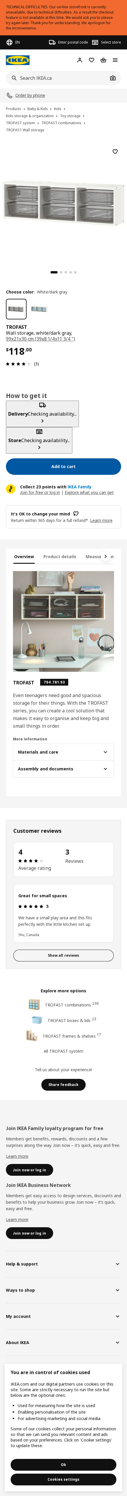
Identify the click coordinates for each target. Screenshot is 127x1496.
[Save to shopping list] (115, 151)
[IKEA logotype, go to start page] (18, 60)
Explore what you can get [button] (89, 492)
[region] (63, 202)
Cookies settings (63, 1479)
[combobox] (57, 78)
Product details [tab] (59, 556)
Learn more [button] (101, 520)
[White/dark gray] (16, 309)
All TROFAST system (63, 1051)
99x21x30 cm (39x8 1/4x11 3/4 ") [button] (40, 339)
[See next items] (105, 556)
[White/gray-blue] (39, 309)
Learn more (17, 1156)
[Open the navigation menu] (115, 60)
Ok (63, 1464)
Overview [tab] (24, 556)
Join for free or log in (40, 492)
